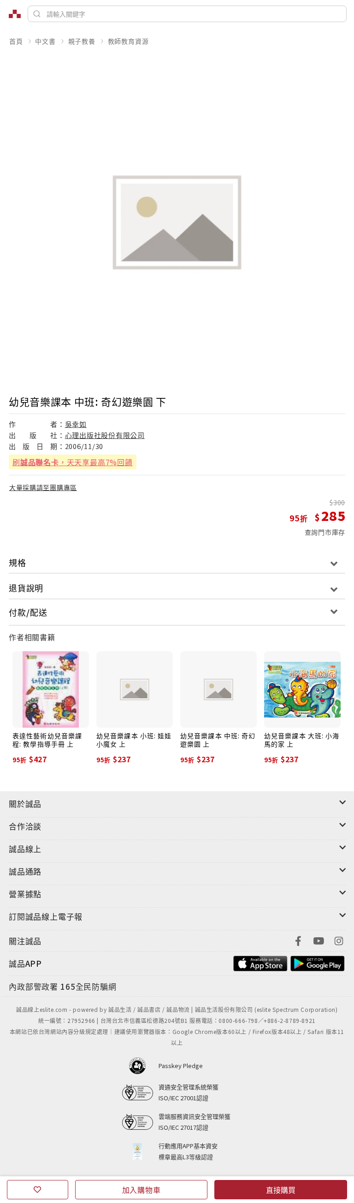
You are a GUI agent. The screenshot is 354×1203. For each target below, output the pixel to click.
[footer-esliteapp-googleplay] (317, 962)
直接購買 (280, 1189)
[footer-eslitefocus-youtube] (318, 940)
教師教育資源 (128, 41)
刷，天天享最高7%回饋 (72, 461)
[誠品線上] (14, 14)
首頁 (16, 41)
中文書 (45, 41)
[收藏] (37, 1189)
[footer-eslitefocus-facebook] (298, 940)
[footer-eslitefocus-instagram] (338, 940)
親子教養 (81, 41)
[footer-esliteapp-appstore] (260, 962)
